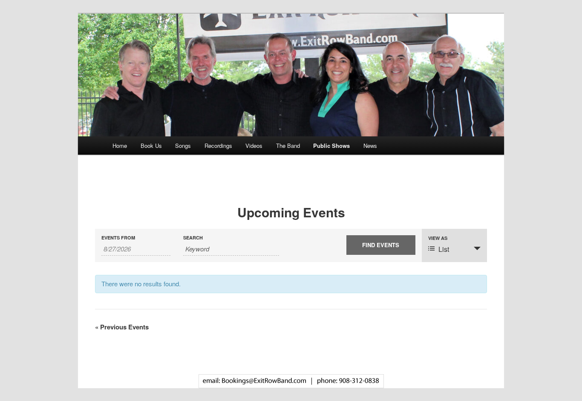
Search (193, 237)
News (370, 145)
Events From (118, 237)
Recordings (218, 145)
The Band (288, 145)
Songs (183, 145)
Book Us (151, 145)
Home (119, 145)
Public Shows (331, 145)
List (443, 249)
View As (437, 238)
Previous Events (122, 327)
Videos (253, 145)
